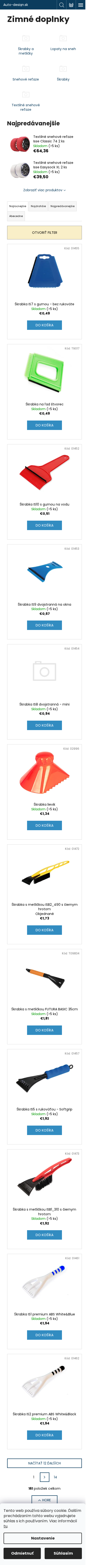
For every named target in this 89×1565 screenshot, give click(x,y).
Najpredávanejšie (63, 206)
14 (55, 1477)
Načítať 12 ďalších (44, 1463)
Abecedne (16, 216)
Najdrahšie (38, 206)
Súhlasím (63, 1553)
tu (5, 1526)
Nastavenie (43, 1538)
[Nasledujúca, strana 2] (44, 1477)
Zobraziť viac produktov (42, 190)
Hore (46, 1500)
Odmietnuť (22, 1553)
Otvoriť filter (44, 232)
